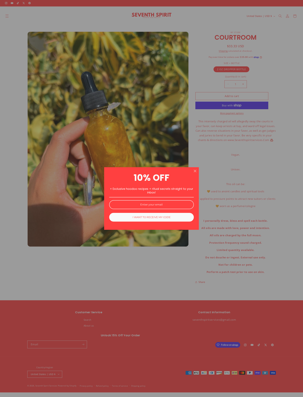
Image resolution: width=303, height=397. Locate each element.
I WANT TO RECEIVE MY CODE (152, 217)
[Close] (195, 171)
